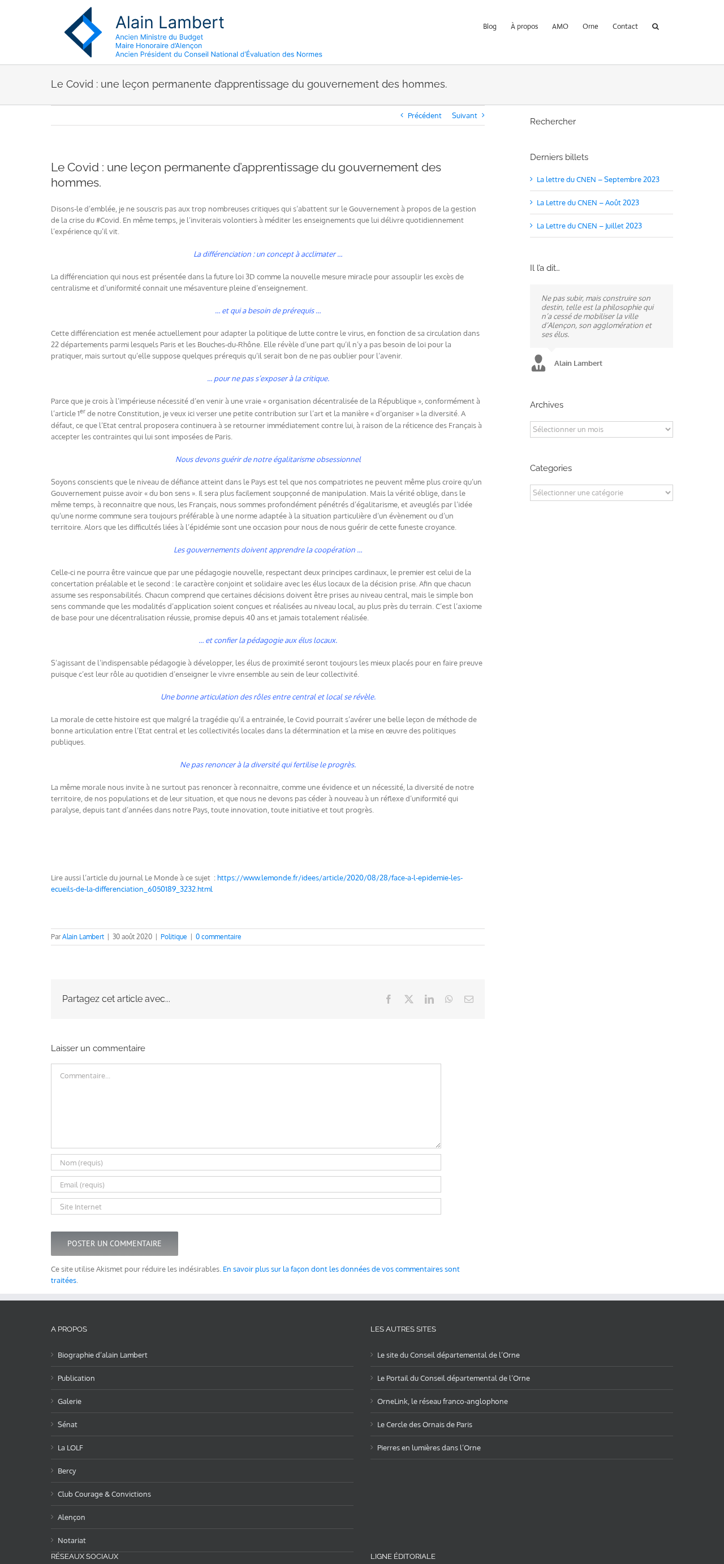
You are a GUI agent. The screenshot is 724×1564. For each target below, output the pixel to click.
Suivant (464, 115)
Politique (174, 936)
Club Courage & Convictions (104, 1493)
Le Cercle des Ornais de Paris (424, 1424)
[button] (655, 25)
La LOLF (70, 1447)
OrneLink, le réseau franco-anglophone (442, 1401)
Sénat (67, 1424)
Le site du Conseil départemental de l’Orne (448, 1354)
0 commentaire (219, 936)
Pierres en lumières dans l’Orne (429, 1447)
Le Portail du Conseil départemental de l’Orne (453, 1377)
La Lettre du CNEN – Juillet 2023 (589, 225)
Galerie (69, 1401)
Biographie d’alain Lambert (103, 1354)
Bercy (67, 1470)
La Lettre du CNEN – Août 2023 (588, 202)
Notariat (72, 1540)
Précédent (425, 115)
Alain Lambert (83, 936)
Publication (76, 1377)
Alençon (71, 1517)
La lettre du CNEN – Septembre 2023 (598, 179)
